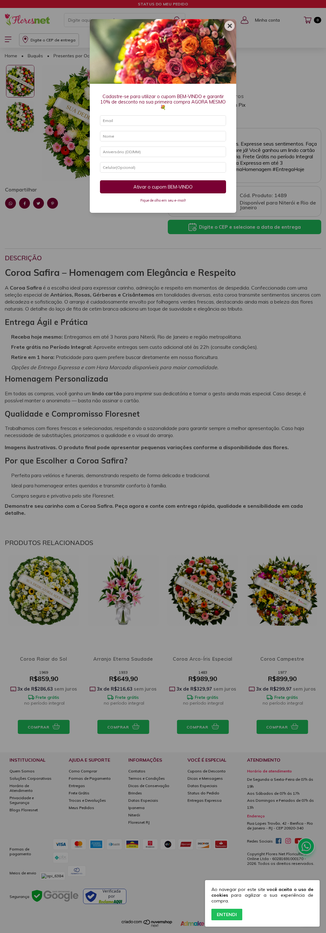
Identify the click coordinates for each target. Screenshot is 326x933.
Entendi (227, 914)
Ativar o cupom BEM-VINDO (163, 187)
